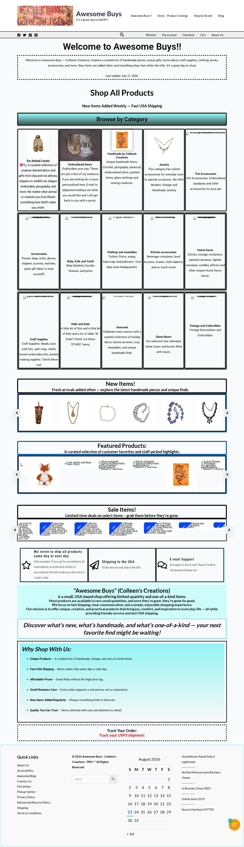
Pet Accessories (205, 174)
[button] (122, 35)
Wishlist (151, 35)
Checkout (188, 35)
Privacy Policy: (26, 797)
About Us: (218, 35)
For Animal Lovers (38, 161)
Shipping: (23, 807)
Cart (203, 35)
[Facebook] (19, 35)
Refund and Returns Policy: (34, 802)
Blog (221, 15)
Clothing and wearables (122, 252)
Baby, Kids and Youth (80, 261)
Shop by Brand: (203, 15)
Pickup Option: (26, 791)
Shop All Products (122, 92)
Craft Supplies (39, 339)
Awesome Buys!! (141, 15)
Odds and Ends (80, 324)
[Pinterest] (36, 35)
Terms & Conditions (29, 813)
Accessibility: (25, 770)
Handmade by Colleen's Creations (122, 155)
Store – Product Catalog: (172, 15)
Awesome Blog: (26, 776)
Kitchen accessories (164, 252)
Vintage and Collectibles (205, 326)
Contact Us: (24, 781)
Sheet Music (164, 337)
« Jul (130, 833)
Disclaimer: (24, 786)
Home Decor (205, 250)
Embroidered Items (80, 164)
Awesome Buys (99, 14)
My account (169, 35)
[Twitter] (24, 35)
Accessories (39, 254)
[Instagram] (30, 35)
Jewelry (164, 164)
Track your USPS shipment (121, 733)
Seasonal (122, 327)
